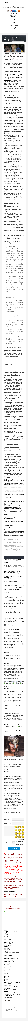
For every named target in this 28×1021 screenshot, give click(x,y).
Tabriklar (6, 984)
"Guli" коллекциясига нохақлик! (11, 570)
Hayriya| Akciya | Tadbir (10, 986)
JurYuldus (6, 949)
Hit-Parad (6, 940)
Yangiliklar (6, 991)
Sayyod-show (7, 975)
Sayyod (5, 2)
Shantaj (5, 978)
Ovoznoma (6, 963)
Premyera (6, 966)
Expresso (6, 937)
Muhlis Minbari (7, 961)
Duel (5, 936)
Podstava (6, 970)
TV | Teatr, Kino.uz (8, 989)
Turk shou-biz (7, 988)
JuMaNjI (6, 948)
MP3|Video (6, 960)
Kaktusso (6, 951)
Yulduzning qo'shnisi (8, 992)
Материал (17, 589)
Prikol (5, 967)
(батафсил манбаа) (9, 891)
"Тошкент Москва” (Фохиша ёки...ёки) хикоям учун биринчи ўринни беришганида (13, 77)
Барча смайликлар (19, 839)
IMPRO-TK (6, 945)
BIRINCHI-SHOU (8, 995)
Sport (5, 976)
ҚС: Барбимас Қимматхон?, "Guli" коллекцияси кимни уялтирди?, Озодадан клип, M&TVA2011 (13, 574)
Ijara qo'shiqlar (7, 942)
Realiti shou (6, 972)
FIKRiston (6, 939)
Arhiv (5, 930)
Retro (5, 973)
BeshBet (6, 933)
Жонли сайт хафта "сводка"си (10, 579)
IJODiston (6, 943)
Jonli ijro (6, 946)
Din (4, 934)
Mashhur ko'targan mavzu (10, 958)
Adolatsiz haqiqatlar (8, 929)
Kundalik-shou (7, 955)
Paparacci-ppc (7, 969)
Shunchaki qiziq (7, 981)
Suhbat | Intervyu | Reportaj (18, 41)
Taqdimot (6, 985)
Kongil (5, 954)
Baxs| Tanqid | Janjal (9, 932)
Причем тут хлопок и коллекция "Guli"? (12, 571)
